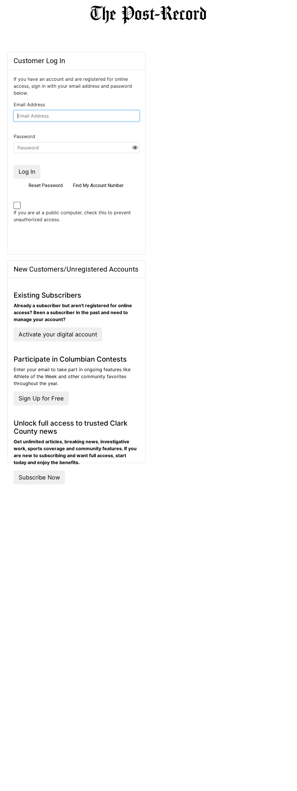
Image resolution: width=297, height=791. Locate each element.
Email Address (29, 104)
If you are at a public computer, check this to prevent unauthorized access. (72, 216)
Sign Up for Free (41, 398)
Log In (27, 171)
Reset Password (45, 185)
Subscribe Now (39, 477)
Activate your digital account (58, 334)
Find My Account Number (98, 185)
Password (24, 136)
